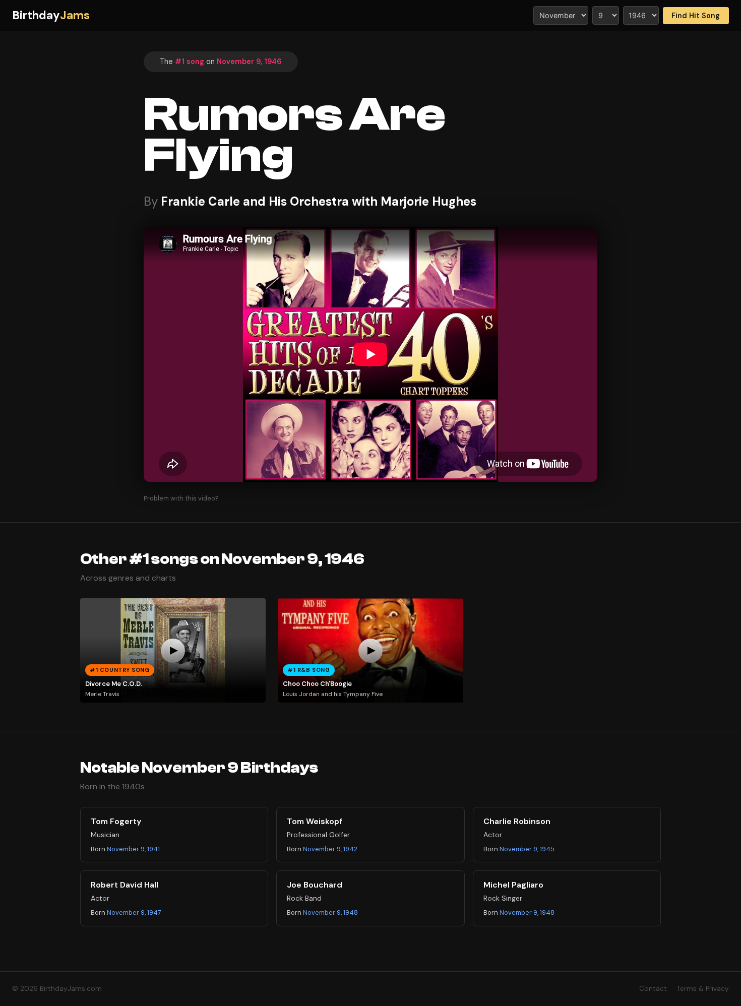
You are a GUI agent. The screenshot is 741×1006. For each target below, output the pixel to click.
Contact (653, 988)
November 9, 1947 (134, 912)
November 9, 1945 (527, 849)
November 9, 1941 (133, 849)
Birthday (51, 15)
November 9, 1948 (330, 912)
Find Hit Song (695, 15)
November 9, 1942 (330, 849)
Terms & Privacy (703, 988)
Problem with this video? (181, 498)
